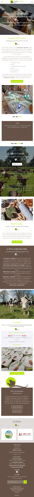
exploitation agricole (22, 47)
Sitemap (17, 492)
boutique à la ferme (9, 77)
